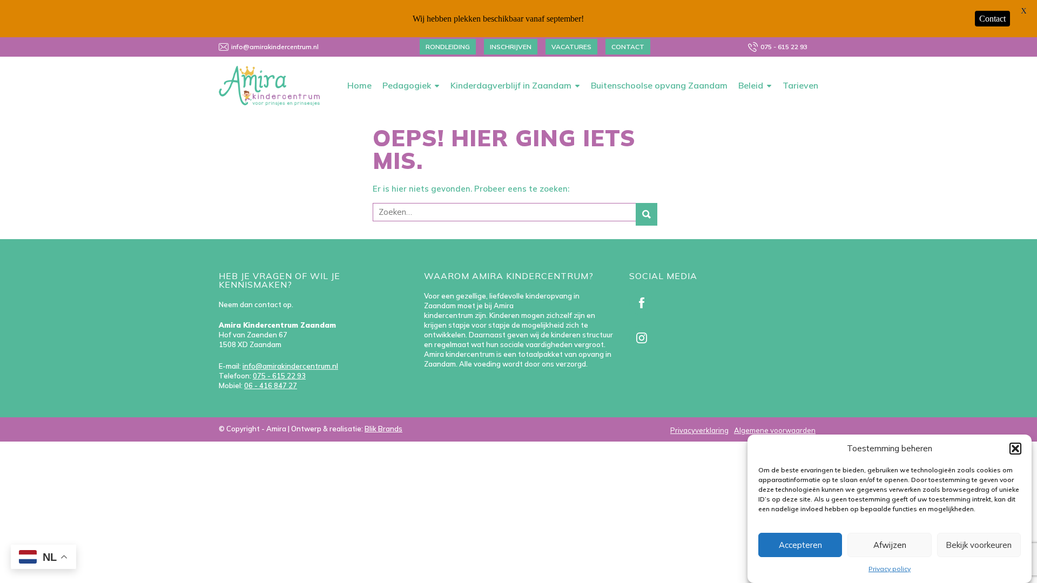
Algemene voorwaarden (775, 430)
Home (359, 85)
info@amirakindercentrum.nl (275, 47)
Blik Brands (383, 428)
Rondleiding (448, 47)
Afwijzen (889, 545)
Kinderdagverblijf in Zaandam (510, 85)
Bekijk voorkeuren (979, 545)
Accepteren (800, 545)
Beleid (750, 85)
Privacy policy (889, 569)
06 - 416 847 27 (270, 385)
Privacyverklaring (699, 430)
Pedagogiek (406, 85)
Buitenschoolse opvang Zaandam (659, 85)
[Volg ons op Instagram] (643, 340)
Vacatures (571, 47)
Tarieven (800, 85)
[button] (1015, 448)
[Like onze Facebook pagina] (643, 305)
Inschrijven (510, 47)
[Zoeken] (646, 214)
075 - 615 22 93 (783, 47)
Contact (627, 47)
